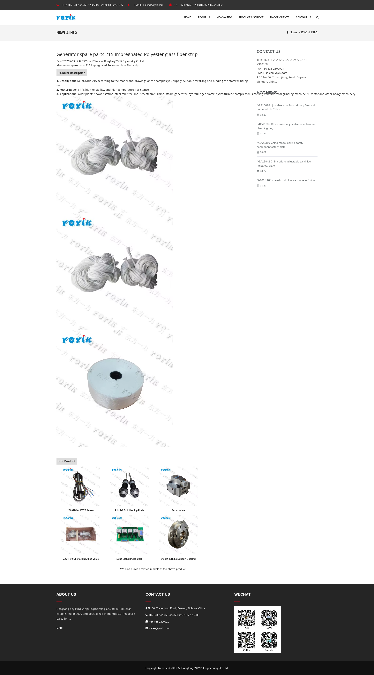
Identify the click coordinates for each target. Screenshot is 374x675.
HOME (187, 17)
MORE (60, 628)
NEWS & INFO (224, 17)
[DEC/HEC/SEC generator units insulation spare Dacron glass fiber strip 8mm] (114, 271)
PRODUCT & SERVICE (251, 17)
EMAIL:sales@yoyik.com (272, 73)
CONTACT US (303, 17)
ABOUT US (204, 17)
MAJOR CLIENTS (279, 17)
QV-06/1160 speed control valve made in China (286, 180)
